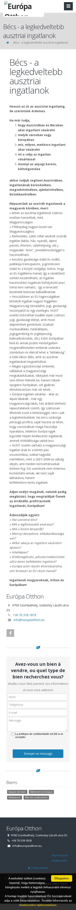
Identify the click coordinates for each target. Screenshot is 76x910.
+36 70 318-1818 (24, 615)
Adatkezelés (60, 860)
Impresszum (60, 855)
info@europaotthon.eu (29, 620)
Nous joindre (40, 868)
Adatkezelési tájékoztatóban (37, 905)
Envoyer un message (38, 754)
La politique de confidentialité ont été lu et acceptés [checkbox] (39, 736)
